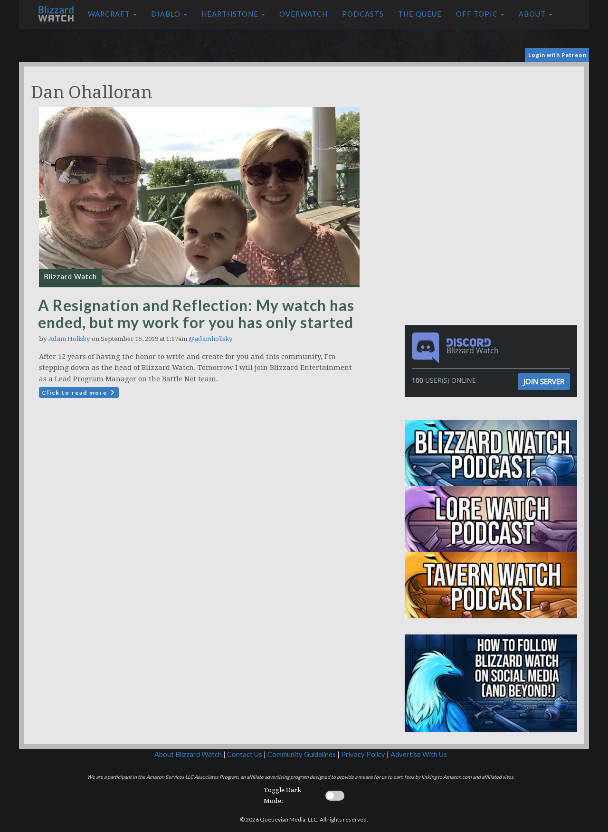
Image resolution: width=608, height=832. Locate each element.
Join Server (543, 381)
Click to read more (75, 392)
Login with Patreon (557, 54)
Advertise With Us (418, 754)
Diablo (166, 14)
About (533, 14)
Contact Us (244, 754)
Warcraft (110, 14)
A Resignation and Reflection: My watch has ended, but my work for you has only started (196, 313)
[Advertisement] (493, 133)
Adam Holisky (69, 338)
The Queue (420, 14)
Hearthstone (230, 14)
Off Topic (478, 14)
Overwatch (303, 14)
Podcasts (363, 14)
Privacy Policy (363, 754)
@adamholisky (211, 338)
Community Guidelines (301, 754)
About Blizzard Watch (188, 754)
